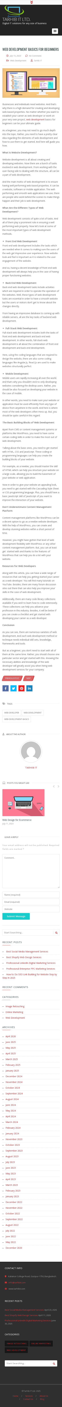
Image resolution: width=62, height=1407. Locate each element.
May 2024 (11, 1110)
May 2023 (11, 1173)
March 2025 (12, 1059)
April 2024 (11, 1116)
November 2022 (14, 1207)
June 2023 (11, 1167)
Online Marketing (14, 1012)
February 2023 (13, 1190)
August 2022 (12, 1224)
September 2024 (14, 1093)
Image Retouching (15, 1006)
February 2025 (13, 1064)
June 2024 (11, 1104)
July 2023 (10, 1162)
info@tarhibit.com (17, 1282)
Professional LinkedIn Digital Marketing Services (30, 962)
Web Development (18, 60)
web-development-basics (16, 719)
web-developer (11, 712)
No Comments (35, 55)
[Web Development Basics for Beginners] (31, 83)
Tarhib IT (31, 767)
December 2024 (14, 1076)
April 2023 (11, 1179)
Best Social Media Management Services (27, 951)
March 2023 (12, 1184)
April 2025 (11, 1053)
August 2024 (12, 1099)
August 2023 (12, 1156)
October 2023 (13, 1144)
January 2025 (12, 1070)
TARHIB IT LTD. (16, 19)
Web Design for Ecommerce (16, 819)
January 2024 (12, 1133)
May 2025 (11, 1047)
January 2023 (12, 1196)
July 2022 (10, 1230)
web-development (32, 712)
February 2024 (13, 1127)
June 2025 (11, 1042)
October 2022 (13, 1213)
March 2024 (12, 1122)
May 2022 (11, 1242)
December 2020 (14, 1247)
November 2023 (14, 1139)
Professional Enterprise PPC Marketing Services (30, 968)
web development (35, 119)
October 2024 (13, 1087)
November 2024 (14, 1082)
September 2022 (14, 1219)
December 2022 (14, 1202)
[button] (55, 31)
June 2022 (11, 1236)
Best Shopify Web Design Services (23, 957)
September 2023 (14, 1150)
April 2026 (11, 1036)
